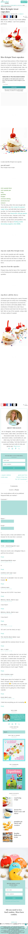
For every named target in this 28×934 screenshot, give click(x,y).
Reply (2, 557)
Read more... (17, 446)
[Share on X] (14, 16)
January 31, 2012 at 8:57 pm (7, 698)
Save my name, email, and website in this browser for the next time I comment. (13, 536)
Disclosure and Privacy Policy (12, 901)
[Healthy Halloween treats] (8, 837)
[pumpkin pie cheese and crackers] (8, 826)
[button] (24, 2)
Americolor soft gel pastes (18, 213)
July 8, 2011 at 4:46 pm (6, 547)
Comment (4, 499)
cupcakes (19, 5)
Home (2, 5)
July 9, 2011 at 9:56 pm (6, 601)
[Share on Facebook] (9, 16)
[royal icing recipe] (8, 802)
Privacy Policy (17, 927)
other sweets (13, 5)
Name (3, 518)
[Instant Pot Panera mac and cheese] (8, 814)
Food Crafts (7, 5)
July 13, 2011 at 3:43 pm (6, 638)
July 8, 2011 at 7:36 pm (6, 574)
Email (3, 525)
